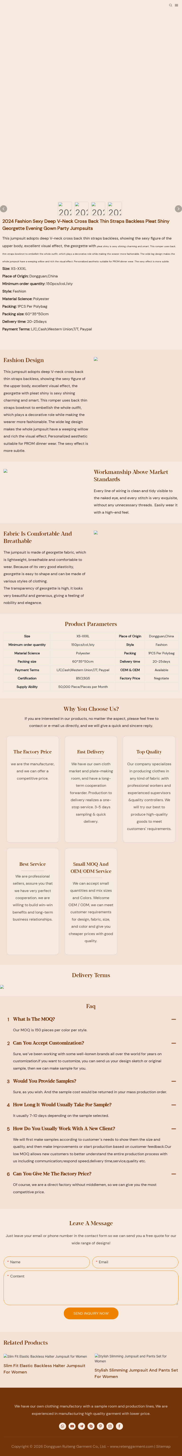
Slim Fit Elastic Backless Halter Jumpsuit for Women (44, 1369)
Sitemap (163, 1446)
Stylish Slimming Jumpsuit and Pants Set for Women (136, 1373)
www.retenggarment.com (131, 1446)
